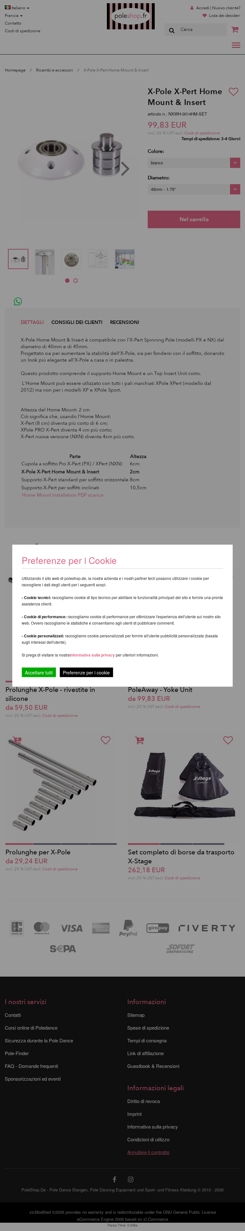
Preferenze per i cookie (86, 672)
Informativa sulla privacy (92, 654)
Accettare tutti (39, 672)
